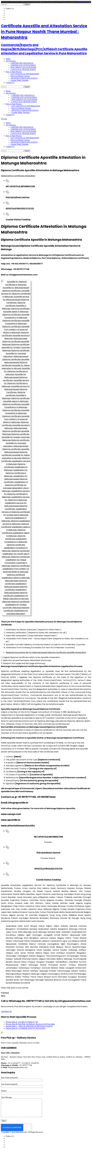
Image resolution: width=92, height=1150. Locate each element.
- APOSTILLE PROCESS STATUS (24, 110)
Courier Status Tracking (20, 80)
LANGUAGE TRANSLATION (23, 70)
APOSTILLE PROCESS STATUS (24, 78)
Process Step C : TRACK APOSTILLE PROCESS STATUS (29, 1026)
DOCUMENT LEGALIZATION (23, 67)
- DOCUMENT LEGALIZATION (24, 100)
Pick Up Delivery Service (20, 76)
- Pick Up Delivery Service (21, 108)
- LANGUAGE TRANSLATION (24, 102)
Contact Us (6, 1011)
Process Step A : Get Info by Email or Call (22, 1022)
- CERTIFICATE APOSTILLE (22, 95)
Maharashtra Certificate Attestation (18, 175)
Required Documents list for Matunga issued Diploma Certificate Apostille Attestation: (46, 652)
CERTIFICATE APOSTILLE (22, 63)
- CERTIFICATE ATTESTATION (24, 97)
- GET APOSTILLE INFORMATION (25, 106)
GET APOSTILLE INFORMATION (25, 74)
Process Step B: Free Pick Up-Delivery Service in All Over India (30, 1024)
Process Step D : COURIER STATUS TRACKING (26, 1028)
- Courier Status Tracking (20, 112)
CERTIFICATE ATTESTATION (23, 65)
